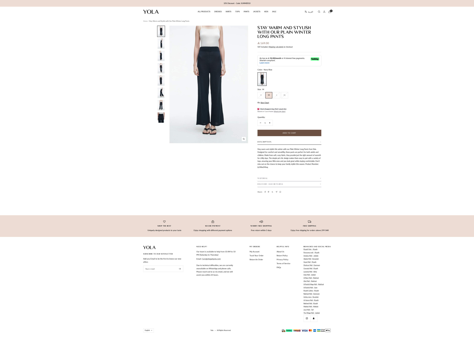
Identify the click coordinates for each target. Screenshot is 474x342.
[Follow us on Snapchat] (313, 318)
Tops (237, 12)
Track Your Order (257, 255)
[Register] (180, 269)
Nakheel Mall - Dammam (312, 294)
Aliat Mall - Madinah (310, 281)
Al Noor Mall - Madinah (311, 278)
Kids (266, 12)
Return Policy (282, 255)
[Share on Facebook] (265, 192)
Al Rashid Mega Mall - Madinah (314, 284)
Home (145, 21)
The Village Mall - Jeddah (312, 313)
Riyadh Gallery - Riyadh (311, 291)
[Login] (324, 12)
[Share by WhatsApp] (280, 192)
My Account (254, 251)
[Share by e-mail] (276, 192)
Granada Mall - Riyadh (311, 268)
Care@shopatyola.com (211, 259)
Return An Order (256, 259)
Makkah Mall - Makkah (311, 307)
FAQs (279, 267)
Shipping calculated (275, 47)
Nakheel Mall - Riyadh (311, 303)
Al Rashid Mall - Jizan (310, 288)
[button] (289, 142)
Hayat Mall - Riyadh (310, 262)
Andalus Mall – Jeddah (311, 256)
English (147, 330)
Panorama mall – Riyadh (311, 253)
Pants (246, 12)
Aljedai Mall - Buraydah (311, 259)
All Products (204, 12)
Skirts (228, 12)
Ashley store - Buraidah (311, 297)
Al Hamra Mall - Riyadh (311, 300)
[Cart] (329, 12)
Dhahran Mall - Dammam (312, 265)
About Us (280, 251)
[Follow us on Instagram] (307, 318)
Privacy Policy (282, 259)
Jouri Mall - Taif (309, 310)
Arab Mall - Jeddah (310, 275)
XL (285, 95)
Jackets (256, 12)
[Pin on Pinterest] (268, 192)
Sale (274, 12)
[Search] (319, 12)
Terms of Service (283, 263)
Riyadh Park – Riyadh (310, 249)
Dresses (218, 12)
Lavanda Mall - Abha (310, 272)
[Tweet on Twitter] (272, 192)
